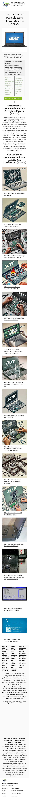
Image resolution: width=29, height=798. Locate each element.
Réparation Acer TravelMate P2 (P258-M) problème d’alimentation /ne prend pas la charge (14, 577)
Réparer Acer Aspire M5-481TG (22, 658)
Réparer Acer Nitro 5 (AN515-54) (5, 669)
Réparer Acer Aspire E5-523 (22, 647)
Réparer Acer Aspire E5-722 (14, 655)
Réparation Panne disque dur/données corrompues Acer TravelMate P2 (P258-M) (12, 448)
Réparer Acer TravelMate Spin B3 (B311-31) (5, 649)
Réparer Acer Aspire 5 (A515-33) (5, 656)
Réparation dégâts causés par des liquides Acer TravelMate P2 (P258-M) (14, 384)
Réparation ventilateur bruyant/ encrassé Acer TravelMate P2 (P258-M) (13, 481)
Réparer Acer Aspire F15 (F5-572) (22, 653)
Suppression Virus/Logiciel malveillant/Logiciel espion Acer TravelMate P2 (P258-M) (13, 351)
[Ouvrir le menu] (3, 8)
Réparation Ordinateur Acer (17, 2)
